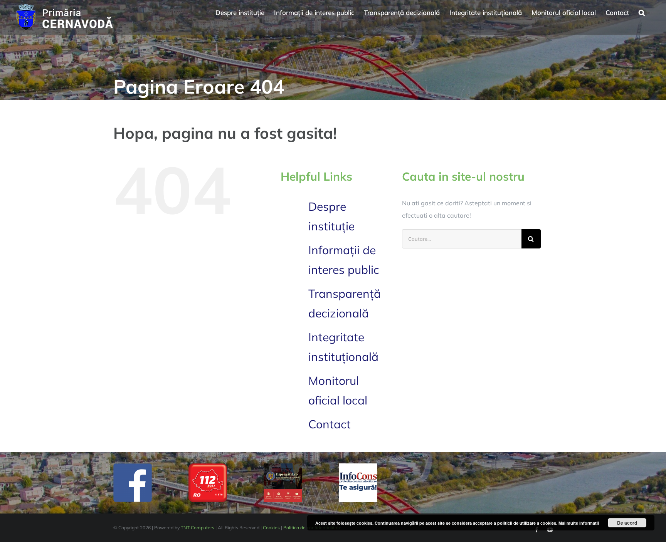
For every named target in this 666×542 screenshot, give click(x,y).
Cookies (271, 527)
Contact (329, 424)
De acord (627, 522)
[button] (642, 11)
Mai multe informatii (578, 523)
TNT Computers (197, 527)
